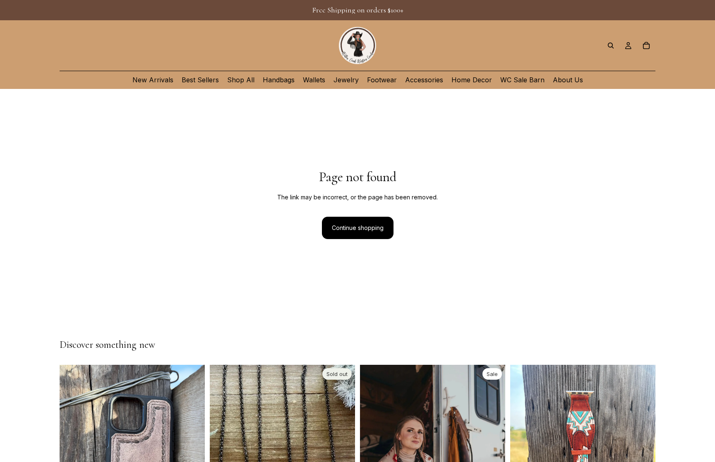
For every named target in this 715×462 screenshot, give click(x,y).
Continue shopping (358, 227)
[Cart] (646, 45)
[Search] (611, 45)
